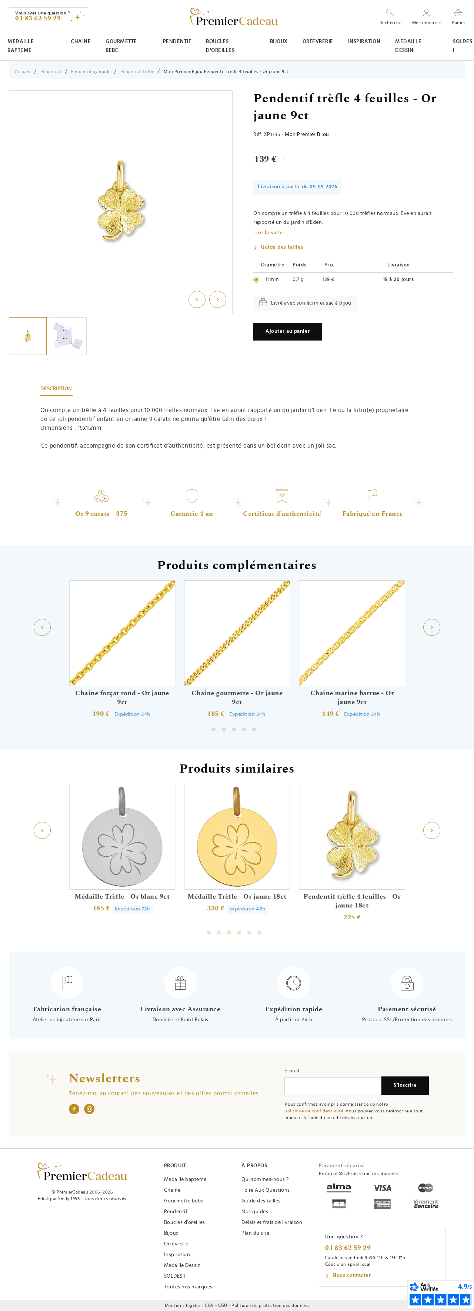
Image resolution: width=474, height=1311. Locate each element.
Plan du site (255, 1233)
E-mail (291, 1070)
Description (56, 388)
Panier (458, 22)
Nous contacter (352, 1275)
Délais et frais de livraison (271, 1222)
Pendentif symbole (91, 71)
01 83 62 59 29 (348, 1248)
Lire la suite (268, 232)
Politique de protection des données (270, 1305)
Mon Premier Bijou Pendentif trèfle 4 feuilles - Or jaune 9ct (226, 71)
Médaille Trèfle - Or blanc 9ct (122, 896)
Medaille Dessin (408, 46)
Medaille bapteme (20, 46)
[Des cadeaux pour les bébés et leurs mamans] (82, 1171)
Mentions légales (183, 1305)
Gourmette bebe (121, 46)
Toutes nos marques (188, 1287)
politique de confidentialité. (314, 1111)
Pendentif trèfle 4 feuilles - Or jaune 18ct (351, 901)
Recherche (391, 22)
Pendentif (177, 41)
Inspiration (364, 41)
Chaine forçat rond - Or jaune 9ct (122, 698)
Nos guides (254, 1211)
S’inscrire (405, 1085)
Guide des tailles (282, 247)
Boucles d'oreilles (220, 46)
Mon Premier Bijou (307, 134)
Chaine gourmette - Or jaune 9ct (237, 698)
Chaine (81, 41)
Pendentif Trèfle (138, 71)
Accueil (23, 71)
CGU (222, 1305)
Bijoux (279, 41)
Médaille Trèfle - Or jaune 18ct (237, 896)
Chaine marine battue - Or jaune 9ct (352, 698)
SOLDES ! (462, 46)
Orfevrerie (318, 41)
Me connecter (426, 22)
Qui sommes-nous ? (265, 1179)
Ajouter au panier (288, 331)
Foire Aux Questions (265, 1190)
